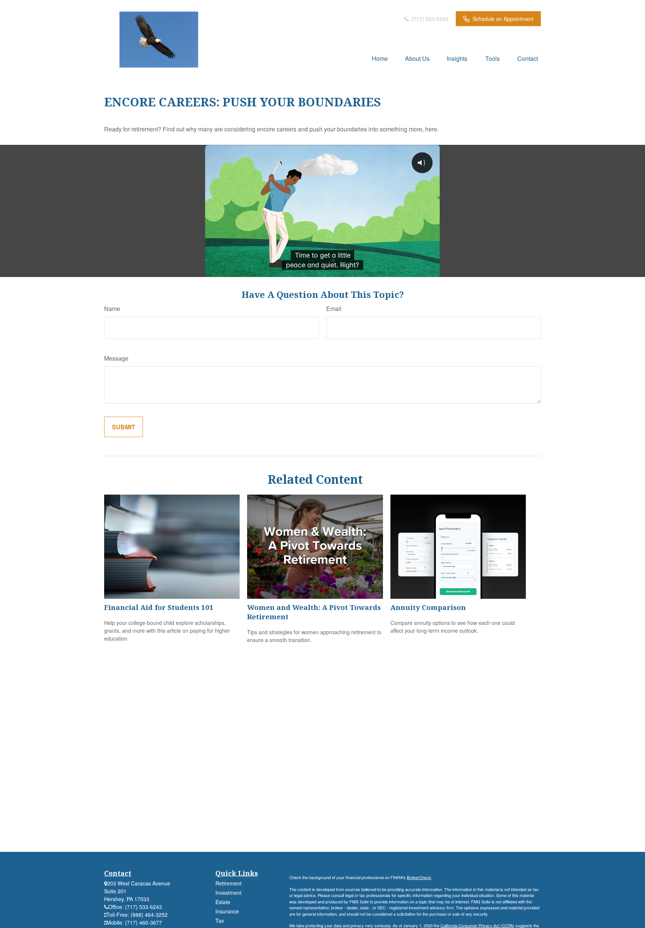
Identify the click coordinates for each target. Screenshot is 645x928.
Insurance (227, 911)
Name (112, 308)
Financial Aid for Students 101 (159, 607)
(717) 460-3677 (143, 922)
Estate (222, 902)
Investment (228, 892)
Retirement (228, 883)
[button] (380, 58)
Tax (219, 920)
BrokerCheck (419, 877)
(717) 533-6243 (429, 18)
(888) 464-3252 (149, 914)
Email (334, 308)
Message (116, 358)
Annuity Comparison (428, 607)
